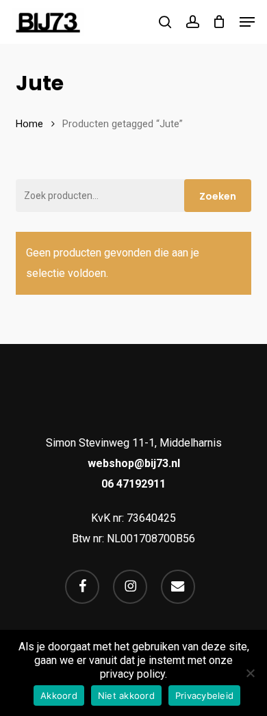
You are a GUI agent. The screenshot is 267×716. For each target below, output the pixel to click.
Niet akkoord (126, 695)
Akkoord (58, 695)
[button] (247, 22)
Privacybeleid (204, 695)
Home (29, 124)
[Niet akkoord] (250, 673)
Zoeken (217, 196)
